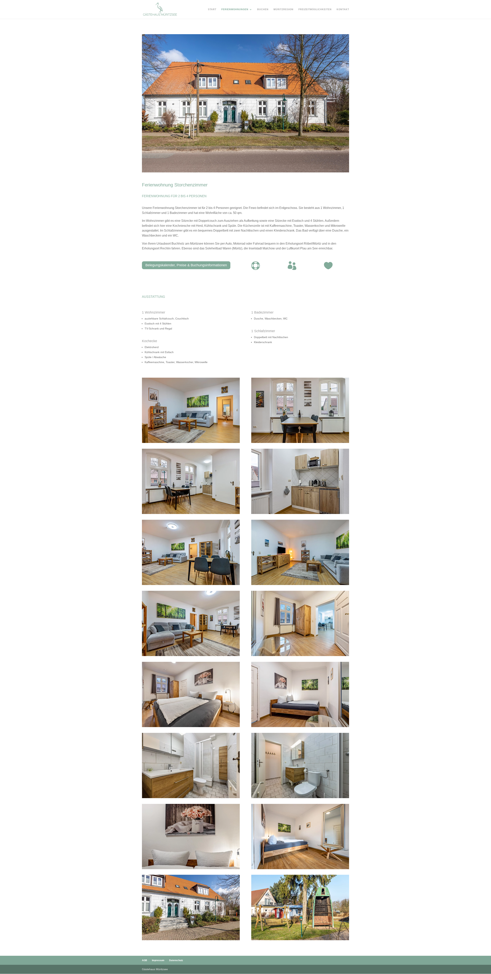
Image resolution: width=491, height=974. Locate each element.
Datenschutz (176, 960)
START (212, 9)
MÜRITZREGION (283, 9)
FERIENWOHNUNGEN (234, 9)
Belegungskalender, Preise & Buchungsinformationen (186, 265)
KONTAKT (343, 9)
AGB (144, 960)
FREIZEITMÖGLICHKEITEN (315, 9)
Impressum (158, 960)
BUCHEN (263, 9)
